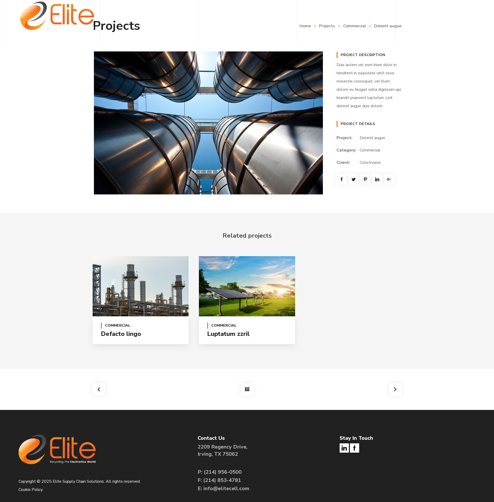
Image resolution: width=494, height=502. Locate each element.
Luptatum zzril (228, 334)
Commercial (370, 150)
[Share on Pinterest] (365, 179)
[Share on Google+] (389, 179)
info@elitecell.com (226, 488)
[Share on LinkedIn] (377, 179)
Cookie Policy (31, 489)
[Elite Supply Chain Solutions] (57, 15)
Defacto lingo (121, 334)
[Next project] (395, 389)
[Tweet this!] (353, 179)
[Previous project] (99, 389)
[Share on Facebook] (342, 179)
